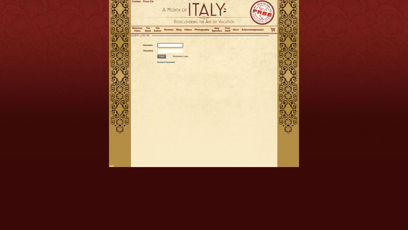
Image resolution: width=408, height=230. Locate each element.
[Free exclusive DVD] (262, 25)
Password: (148, 51)
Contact (136, 1)
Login (161, 56)
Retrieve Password (166, 62)
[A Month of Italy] (204, 23)
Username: (148, 45)
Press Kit (148, 1)
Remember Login (180, 56)
